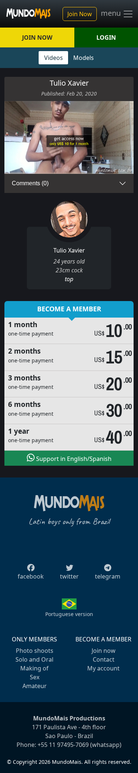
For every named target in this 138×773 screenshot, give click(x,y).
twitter (69, 576)
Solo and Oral (34, 659)
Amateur (34, 686)
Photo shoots (34, 651)
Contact (103, 659)
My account (103, 668)
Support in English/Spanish (73, 459)
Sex (34, 677)
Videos (53, 58)
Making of (34, 668)
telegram (107, 576)
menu (112, 13)
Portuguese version (69, 614)
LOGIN (106, 37)
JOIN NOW (37, 37)
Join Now (79, 14)
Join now (104, 651)
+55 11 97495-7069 (63, 745)
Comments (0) (30, 183)
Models (83, 58)
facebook (31, 576)
